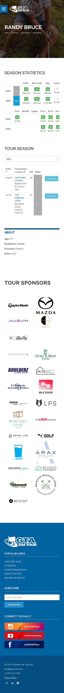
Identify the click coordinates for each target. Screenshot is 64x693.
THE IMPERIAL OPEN (19, 198)
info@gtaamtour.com (13, 669)
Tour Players (25, 33)
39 (48, 99)
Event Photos (12, 573)
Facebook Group (14, 577)
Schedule (10, 565)
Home (6, 33)
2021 (8, 159)
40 (58, 127)
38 (50, 127)
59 (26, 89)
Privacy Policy (10, 678)
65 (43, 117)
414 (37, 99)
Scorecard (51, 178)
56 (17, 117)
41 (26, 99)
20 (50, 117)
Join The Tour (12, 561)
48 (58, 117)
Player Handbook (15, 569)
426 (37, 89)
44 (48, 89)
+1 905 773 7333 (12, 673)
